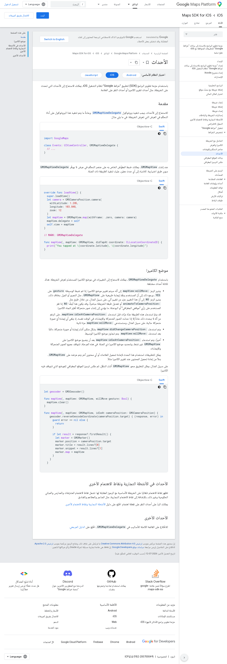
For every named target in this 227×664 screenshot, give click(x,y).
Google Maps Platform (125, 53)
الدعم (56, 622)
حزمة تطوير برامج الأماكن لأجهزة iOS (158, 622)
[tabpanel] (104, 146)
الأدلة (220, 22)
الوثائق (135, 4)
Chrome (114, 642)
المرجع (209, 22)
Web (114, 622)
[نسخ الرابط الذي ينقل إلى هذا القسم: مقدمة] (154, 104)
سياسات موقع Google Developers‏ (128, 547)
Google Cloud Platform (73, 642)
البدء (43, 15)
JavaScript (91, 75)
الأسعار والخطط (51, 610)
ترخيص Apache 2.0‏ (44, 543)
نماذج (196, 22)
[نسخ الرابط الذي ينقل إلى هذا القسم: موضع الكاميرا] (142, 271)
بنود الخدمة (53, 627)
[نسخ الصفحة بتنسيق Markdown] (136, 62)
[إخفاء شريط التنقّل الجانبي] (184, 657)
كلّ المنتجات (48, 642)
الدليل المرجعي (77, 527)
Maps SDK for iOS (196, 15)
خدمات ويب (111, 627)
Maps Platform (203, 4)
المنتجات (161, 4)
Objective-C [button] (144, 126)
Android (131, 75)
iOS (220, 15)
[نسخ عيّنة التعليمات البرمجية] (165, 133)
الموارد (185, 22)
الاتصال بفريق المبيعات (19, 15)
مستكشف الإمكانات (166, 616)
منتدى (104, 4)
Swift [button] (162, 126)
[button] (204, 132)
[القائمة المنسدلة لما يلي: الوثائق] (127, 4)
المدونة (117, 4)
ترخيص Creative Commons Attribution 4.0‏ (121, 543)
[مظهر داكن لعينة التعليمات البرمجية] (159, 133)
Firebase (98, 642)
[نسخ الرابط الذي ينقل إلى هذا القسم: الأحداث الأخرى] (140, 518)
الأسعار (147, 4)
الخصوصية (162, 656)
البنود (172, 656)
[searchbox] (203, 34)
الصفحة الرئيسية (161, 53)
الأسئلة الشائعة (169, 610)
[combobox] (68, 4)
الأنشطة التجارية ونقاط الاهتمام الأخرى (86, 504)
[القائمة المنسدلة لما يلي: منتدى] (97, 4)
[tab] (162, 126)
